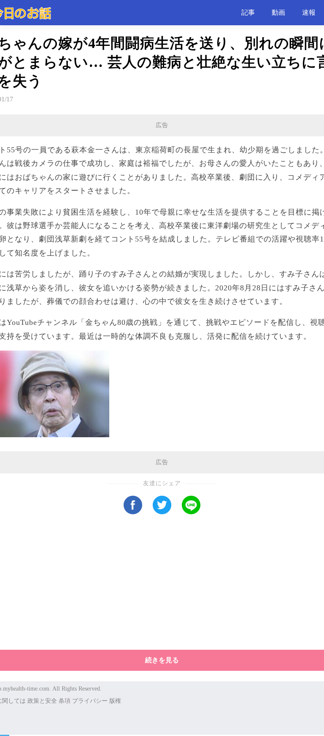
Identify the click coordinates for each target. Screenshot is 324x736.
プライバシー (90, 701)
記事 (248, 12)
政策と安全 (42, 701)
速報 (309, 12)
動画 (278, 12)
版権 (115, 701)
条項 (64, 701)
